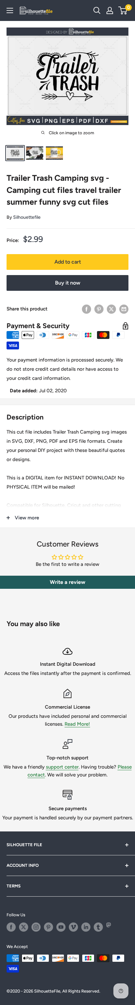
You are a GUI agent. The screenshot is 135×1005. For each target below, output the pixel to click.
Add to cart (67, 262)
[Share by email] (123, 308)
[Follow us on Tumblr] (98, 927)
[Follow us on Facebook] (11, 927)
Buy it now (67, 283)
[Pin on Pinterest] (99, 308)
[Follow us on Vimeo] (73, 927)
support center (62, 767)
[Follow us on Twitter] (23, 927)
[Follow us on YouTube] (61, 927)
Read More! (77, 724)
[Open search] (97, 10)
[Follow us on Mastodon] (110, 927)
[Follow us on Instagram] (36, 927)
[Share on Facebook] (86, 308)
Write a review (67, 582)
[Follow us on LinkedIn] (85, 927)
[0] (123, 10)
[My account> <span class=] (109, 10)
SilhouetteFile (47, 991)
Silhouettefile (27, 217)
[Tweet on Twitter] (111, 308)
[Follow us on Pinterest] (48, 927)
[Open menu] (10, 10)
